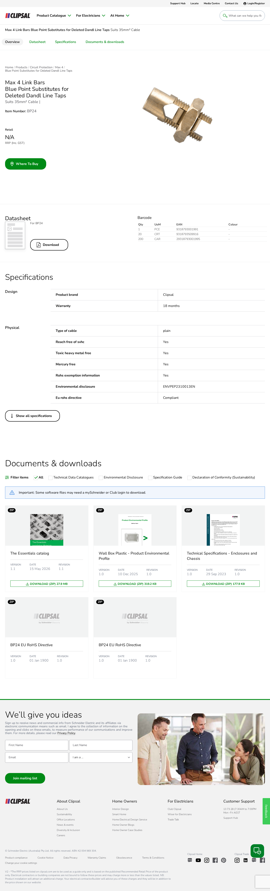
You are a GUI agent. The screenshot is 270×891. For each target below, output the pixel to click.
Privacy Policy (66, 733)
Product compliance (16, 857)
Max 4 (59, 67)
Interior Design (120, 809)
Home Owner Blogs (123, 825)
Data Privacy (70, 857)
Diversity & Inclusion (68, 830)
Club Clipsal (174, 809)
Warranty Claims (97, 857)
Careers (61, 835)
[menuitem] (54, 15)
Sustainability (64, 814)
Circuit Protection (41, 67)
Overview (12, 42)
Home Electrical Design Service (129, 819)
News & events (65, 825)
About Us (62, 809)
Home (9, 67)
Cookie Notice (45, 857)
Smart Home (119, 814)
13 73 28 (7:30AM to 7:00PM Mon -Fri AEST (239, 810)
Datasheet (37, 42)
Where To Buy (27, 164)
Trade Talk (173, 819)
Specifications (65, 42)
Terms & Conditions (153, 857)
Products (21, 67)
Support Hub (230, 818)
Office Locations (66, 819)
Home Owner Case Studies (127, 830)
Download (51, 245)
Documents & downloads (105, 42)
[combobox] (100, 757)
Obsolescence (124, 857)
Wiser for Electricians (180, 814)
